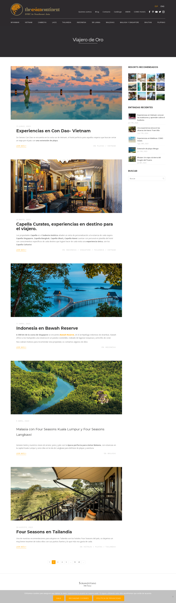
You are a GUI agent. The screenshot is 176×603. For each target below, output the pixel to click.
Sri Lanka (96, 22)
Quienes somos (85, 12)
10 (75, 562)
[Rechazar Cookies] (172, 596)
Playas (100, 146)
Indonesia (81, 22)
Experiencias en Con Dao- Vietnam (53, 130)
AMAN (127, 12)
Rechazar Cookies (79, 598)
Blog (97, 12)
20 (79, 562)
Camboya (42, 22)
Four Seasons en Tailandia (44, 531)
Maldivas (110, 22)
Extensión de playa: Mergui (147, 148)
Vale (58, 598)
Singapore (85, 250)
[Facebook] (149, 11)
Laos (54, 22)
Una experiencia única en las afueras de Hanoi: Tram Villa (148, 129)
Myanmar (15, 22)
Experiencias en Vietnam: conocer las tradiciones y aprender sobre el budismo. (151, 117)
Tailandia (66, 22)
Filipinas (161, 22)
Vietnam (28, 22)
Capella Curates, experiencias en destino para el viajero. (64, 226)
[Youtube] (156, 11)
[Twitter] (160, 11)
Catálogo (118, 12)
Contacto (106, 12)
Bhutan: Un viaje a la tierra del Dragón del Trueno (149, 158)
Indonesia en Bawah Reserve (47, 328)
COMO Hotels (139, 12)
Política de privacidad (109, 598)
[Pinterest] (153, 11)
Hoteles (88, 547)
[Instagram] (163, 11)
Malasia (112, 453)
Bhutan (148, 22)
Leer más (21, 145)
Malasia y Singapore (129, 22)
